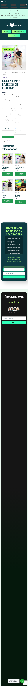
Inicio (3, 72)
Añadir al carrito (7, 137)
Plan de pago (8, 129)
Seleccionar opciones (7, 174)
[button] (23, 47)
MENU (6, 2)
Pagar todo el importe (19, 132)
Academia (7, 72)
